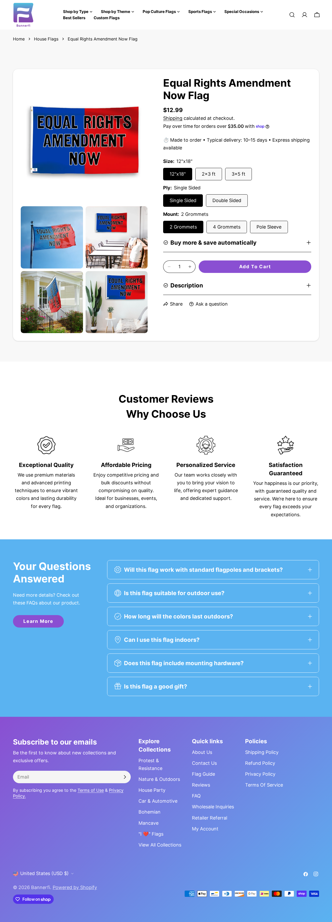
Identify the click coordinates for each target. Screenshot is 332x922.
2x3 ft (209, 174)
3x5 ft (238, 174)
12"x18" (178, 174)
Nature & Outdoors (159, 779)
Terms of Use (91, 790)
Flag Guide (203, 774)
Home (19, 39)
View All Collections (160, 845)
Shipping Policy (262, 752)
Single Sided (183, 200)
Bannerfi (40, 887)
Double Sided (226, 200)
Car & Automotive (158, 801)
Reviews (201, 785)
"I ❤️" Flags (151, 834)
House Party (152, 790)
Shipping (172, 118)
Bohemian (150, 812)
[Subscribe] (124, 777)
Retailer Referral (209, 818)
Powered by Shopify (75, 887)
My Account (205, 828)
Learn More (38, 621)
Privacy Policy (260, 774)
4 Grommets (226, 227)
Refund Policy (260, 763)
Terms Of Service (264, 785)
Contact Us (204, 763)
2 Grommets (183, 227)
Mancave (148, 823)
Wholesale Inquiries (213, 806)
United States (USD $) (44, 873)
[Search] (292, 15)
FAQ (196, 796)
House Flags (46, 39)
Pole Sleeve (269, 227)
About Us (202, 752)
